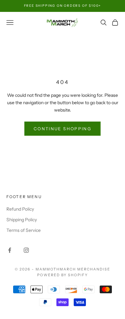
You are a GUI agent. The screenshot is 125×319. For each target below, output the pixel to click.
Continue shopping (62, 128)
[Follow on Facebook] (9, 250)
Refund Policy (20, 209)
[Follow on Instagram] (26, 250)
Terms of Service (23, 230)
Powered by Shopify (62, 275)
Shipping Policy (21, 220)
